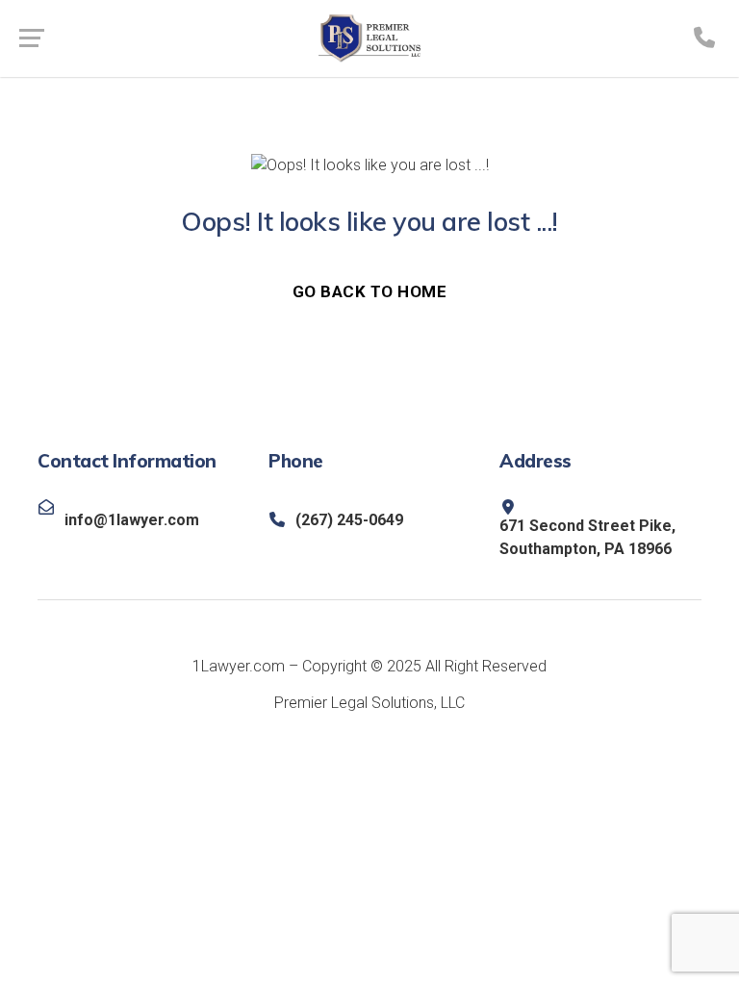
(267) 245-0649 (349, 520)
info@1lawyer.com (131, 520)
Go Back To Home (370, 291)
